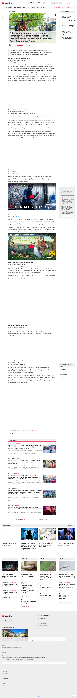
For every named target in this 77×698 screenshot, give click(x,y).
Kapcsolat (5, 671)
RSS (4, 683)
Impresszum (5, 673)
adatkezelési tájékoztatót (24, 659)
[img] (7, 3)
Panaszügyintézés (6, 685)
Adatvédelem (5, 678)
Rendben (74, 696)
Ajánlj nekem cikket (43, 519)
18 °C (47, 2)
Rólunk (4, 668)
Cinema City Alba (15, 173)
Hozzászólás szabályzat (8, 680)
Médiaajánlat (5, 676)
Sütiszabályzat (37, 696)
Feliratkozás (67, 215)
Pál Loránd (14, 45)
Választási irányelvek (7, 688)
